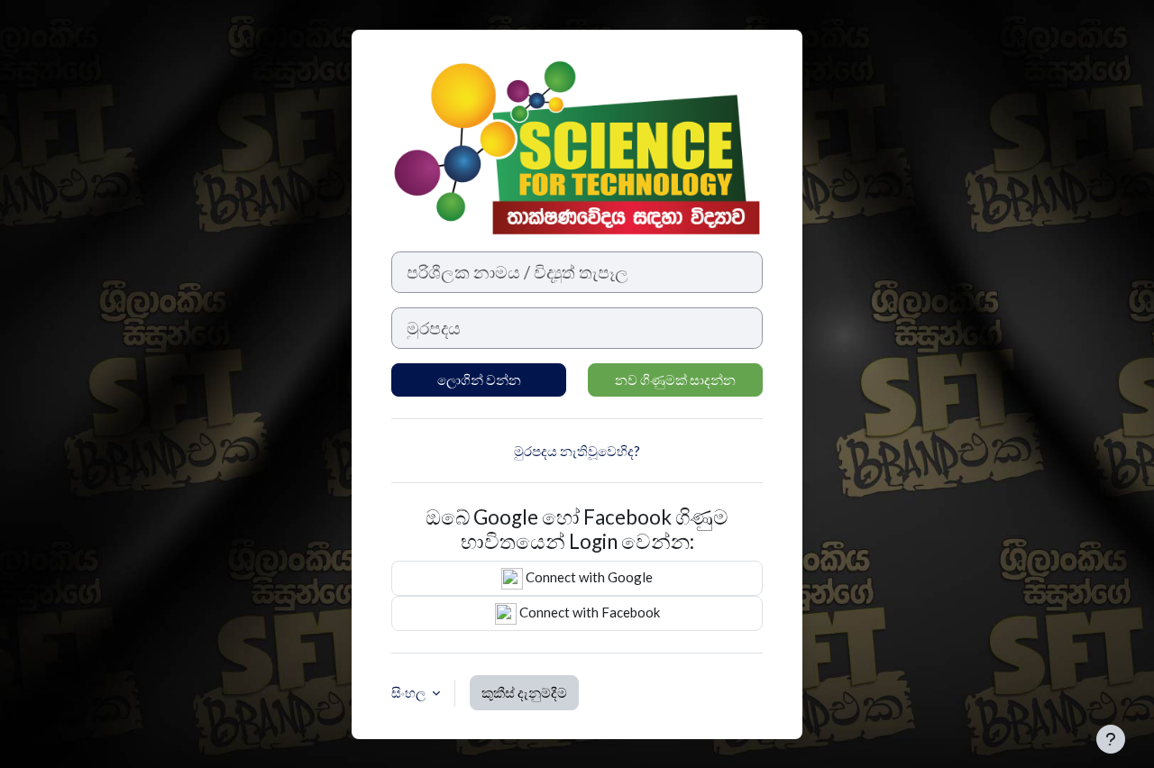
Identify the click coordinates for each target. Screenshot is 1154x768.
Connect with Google (588, 577)
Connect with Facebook (588, 612)
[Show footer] (1110, 739)
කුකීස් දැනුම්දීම (524, 692)
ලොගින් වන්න (479, 379)
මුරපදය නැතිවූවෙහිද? (577, 451)
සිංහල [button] (409, 692)
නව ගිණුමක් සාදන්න (675, 379)
